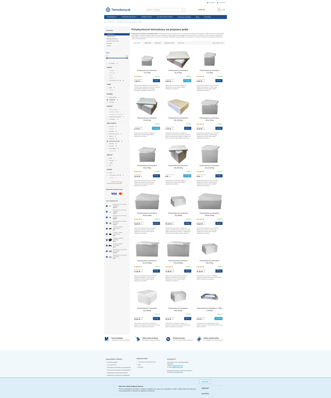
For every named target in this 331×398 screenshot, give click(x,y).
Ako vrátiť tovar (111, 365)
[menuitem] (111, 17)
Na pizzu (113, 138)
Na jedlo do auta (115, 134)
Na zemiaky (114, 148)
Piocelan (112, 102)
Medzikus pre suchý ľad (117, 114)
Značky (109, 45)
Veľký (112, 163)
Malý (111, 158)
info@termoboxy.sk (177, 367)
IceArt (112, 75)
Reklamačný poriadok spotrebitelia (117, 372)
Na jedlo (113, 131)
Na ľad (112, 136)
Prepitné (109, 43)
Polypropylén (114, 97)
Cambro (112, 177)
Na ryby (113, 143)
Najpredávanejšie (169, 43)
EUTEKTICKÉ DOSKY (113, 41)
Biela (112, 87)
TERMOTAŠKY (111, 36)
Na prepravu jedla (115, 141)
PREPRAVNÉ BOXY (112, 39)
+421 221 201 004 (178, 365)
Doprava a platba (112, 362)
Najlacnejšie (148, 43)
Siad (111, 172)
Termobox (113, 119)
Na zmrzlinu (113, 151)
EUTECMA (113, 73)
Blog (139, 364)
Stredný (112, 160)
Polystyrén (113, 99)
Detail (156, 80)
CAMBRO (113, 70)
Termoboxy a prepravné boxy (147, 362)
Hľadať (183, 10)
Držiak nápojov (114, 109)
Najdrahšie (158, 43)
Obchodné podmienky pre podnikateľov (119, 370)
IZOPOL (112, 78)
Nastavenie (205, 393)
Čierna (112, 90)
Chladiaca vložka (115, 112)
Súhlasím (205, 381)
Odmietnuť (205, 388)
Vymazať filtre (116, 181)
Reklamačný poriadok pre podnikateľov (118, 375)
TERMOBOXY (111, 34)
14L (111, 165)
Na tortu (113, 146)
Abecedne (181, 43)
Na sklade (113, 63)
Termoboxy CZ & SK (116, 80)
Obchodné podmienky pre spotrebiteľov (119, 367)
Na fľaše (112, 129)
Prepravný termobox (116, 116)
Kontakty (140, 367)
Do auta (113, 126)
